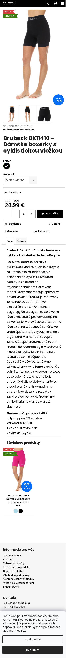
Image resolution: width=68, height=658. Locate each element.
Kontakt (7, 559)
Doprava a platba (13, 571)
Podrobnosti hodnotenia (18, 129)
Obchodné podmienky (16, 575)
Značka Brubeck (12, 555)
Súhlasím (32, 650)
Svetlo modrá (16, 511)
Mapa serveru (11, 586)
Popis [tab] (10, 241)
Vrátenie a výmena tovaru (18, 582)
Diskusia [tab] (21, 241)
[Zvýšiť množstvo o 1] (31, 214)
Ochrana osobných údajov (18, 579)
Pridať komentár (19, 534)
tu (24, 631)
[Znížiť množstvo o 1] (16, 214)
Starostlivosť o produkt (16, 567)
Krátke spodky (41, 231)
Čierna (21, 511)
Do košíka (52, 213)
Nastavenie (33, 639)
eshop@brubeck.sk (19, 603)
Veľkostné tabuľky (13, 563)
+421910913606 (16, 606)
